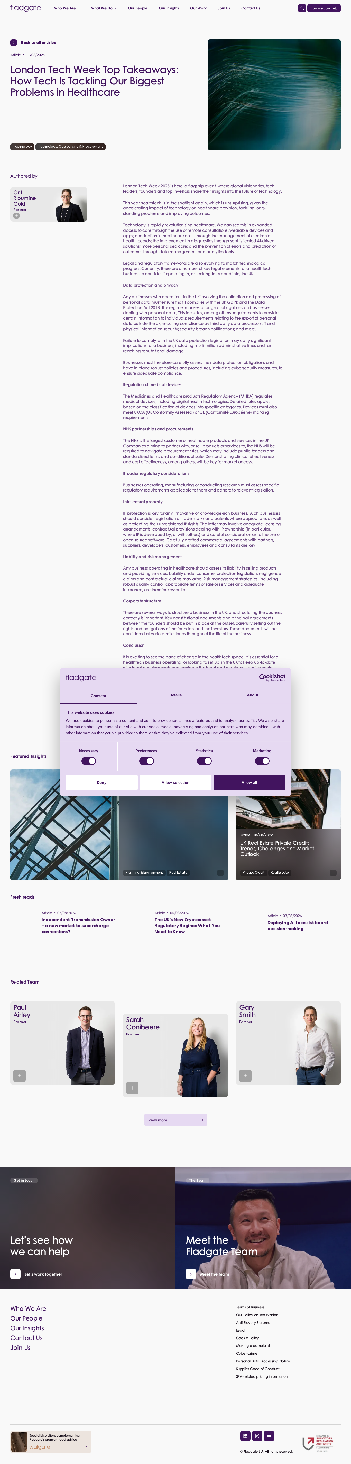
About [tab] (252, 695)
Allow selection (176, 782)
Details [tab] (175, 695)
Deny (101, 782)
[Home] (25, 8)
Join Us (224, 8)
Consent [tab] (98, 696)
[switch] (146, 761)
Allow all (249, 782)
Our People (137, 8)
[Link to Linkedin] (245, 1436)
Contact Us (250, 8)
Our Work (198, 8)
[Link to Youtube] (269, 1436)
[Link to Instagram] (257, 1436)
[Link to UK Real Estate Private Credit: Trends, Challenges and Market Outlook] (288, 824)
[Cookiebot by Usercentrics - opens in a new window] (263, 678)
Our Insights (169, 8)
